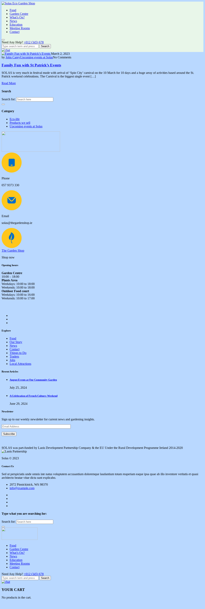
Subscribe (9, 433)
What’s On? (17, 17)
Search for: (8, 99)
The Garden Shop (13, 250)
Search (45, 46)
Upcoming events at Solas (36, 57)
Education (16, 24)
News (13, 21)
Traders (14, 356)
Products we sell (20, 122)
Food (13, 10)
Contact (14, 32)
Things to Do (18, 353)
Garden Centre (19, 13)
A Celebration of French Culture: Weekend (33, 395)
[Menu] (3, 39)
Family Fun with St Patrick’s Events (31, 65)
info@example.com (22, 488)
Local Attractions (20, 363)
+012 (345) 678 (34, 42)
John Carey (13, 57)
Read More (9, 83)
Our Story (16, 342)
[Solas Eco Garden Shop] (18, 3)
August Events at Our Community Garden (33, 379)
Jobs (12, 360)
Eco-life (15, 119)
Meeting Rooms (20, 28)
